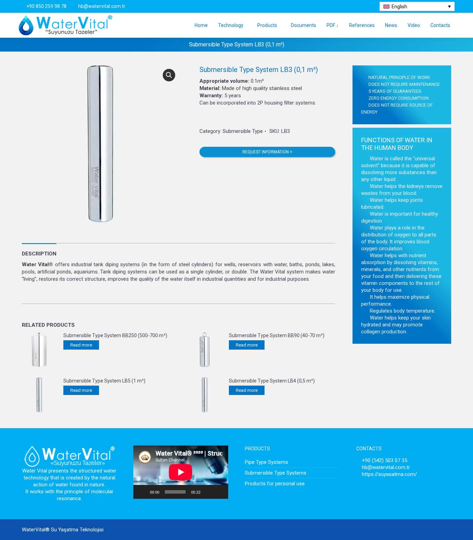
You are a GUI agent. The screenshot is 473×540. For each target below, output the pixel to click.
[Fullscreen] (219, 491)
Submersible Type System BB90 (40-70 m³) (276, 335)
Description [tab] (39, 254)
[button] (169, 75)
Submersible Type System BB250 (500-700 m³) (115, 335)
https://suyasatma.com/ (389, 474)
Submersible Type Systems (275, 473)
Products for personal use (275, 483)
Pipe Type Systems (266, 462)
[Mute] (208, 491)
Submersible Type (243, 131)
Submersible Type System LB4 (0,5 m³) (272, 381)
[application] (180, 472)
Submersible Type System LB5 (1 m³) (104, 381)
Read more (81, 345)
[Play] (142, 491)
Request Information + (267, 152)
